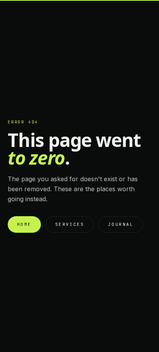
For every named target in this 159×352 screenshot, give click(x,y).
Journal (121, 224)
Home (24, 224)
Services (69, 224)
